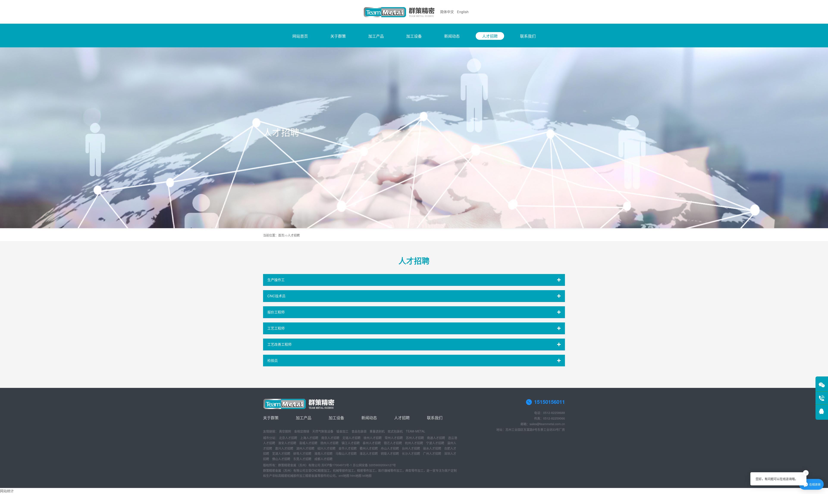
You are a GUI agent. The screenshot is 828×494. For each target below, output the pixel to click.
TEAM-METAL (415, 431)
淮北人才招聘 (369, 453)
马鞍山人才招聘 (346, 453)
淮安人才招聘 (287, 443)
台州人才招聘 (411, 448)
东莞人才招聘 (302, 459)
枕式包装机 (395, 431)
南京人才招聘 (330, 437)
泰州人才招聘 (372, 443)
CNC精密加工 (320, 470)
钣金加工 (342, 431)
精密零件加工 (366, 470)
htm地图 (355, 475)
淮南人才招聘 (323, 453)
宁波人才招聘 (435, 443)
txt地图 (367, 475)
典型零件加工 (414, 470)
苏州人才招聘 (415, 437)
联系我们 (528, 36)
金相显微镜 (301, 431)
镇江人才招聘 (351, 443)
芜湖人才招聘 (281, 453)
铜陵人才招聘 (390, 453)
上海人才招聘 (309, 437)
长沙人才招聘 (411, 453)
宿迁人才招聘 (393, 443)
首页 (281, 235)
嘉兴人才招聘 (284, 448)
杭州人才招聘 (414, 443)
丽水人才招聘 (432, 448)
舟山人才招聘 (390, 448)
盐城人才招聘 (308, 443)
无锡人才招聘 (351, 437)
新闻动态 (452, 36)
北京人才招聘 (288, 437)
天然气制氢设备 (322, 431)
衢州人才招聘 (369, 448)
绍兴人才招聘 (326, 448)
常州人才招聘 (394, 437)
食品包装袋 (359, 431)
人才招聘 (490, 36)
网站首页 (300, 36)
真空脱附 (285, 431)
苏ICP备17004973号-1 (336, 465)
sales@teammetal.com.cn (547, 424)
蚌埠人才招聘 (302, 453)
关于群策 (338, 36)
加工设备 (414, 36)
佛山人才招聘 (281, 459)
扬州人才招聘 (329, 443)
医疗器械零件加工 (390, 470)
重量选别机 (377, 431)
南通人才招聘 (436, 437)
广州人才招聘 (432, 453)
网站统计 (7, 490)
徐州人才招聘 (373, 437)
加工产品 (376, 36)
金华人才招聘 (348, 448)
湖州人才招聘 (305, 448)
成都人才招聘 (323, 459)
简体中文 (447, 11)
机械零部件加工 (343, 470)
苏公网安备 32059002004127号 (374, 465)
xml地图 (344, 475)
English (463, 11)
